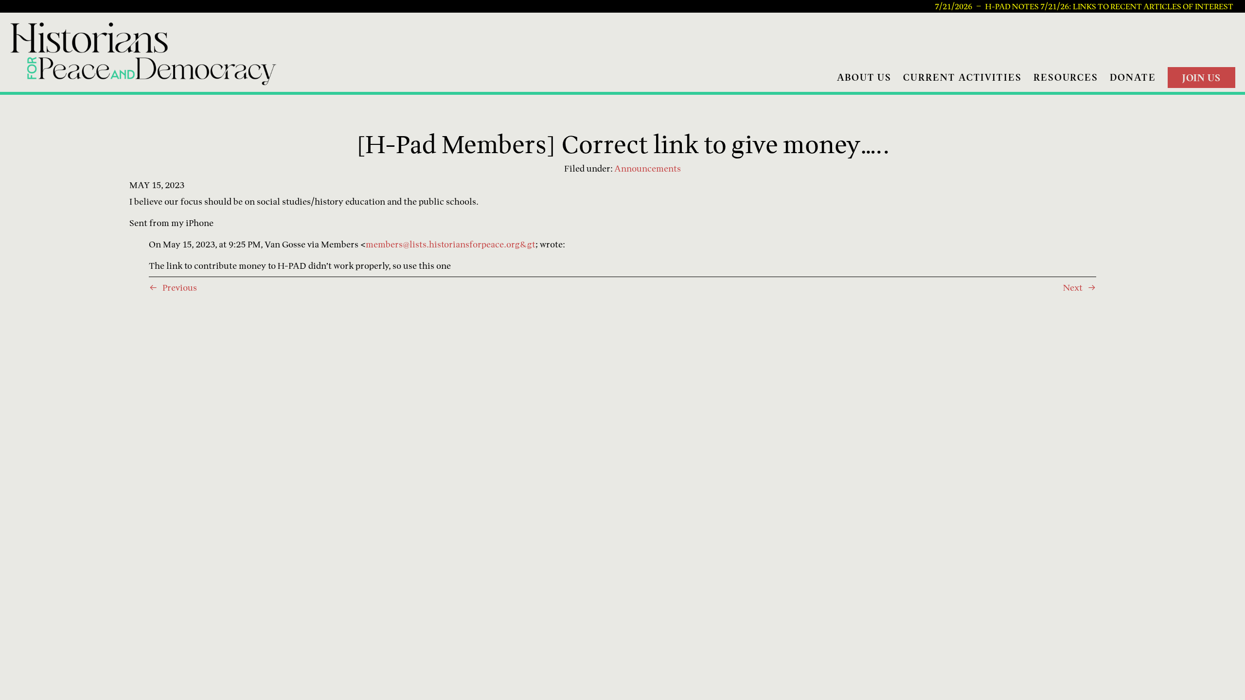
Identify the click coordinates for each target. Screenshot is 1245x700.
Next (1073, 287)
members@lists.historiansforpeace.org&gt (450, 244)
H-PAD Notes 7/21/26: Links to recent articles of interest (1109, 6)
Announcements (647, 168)
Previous (179, 287)
